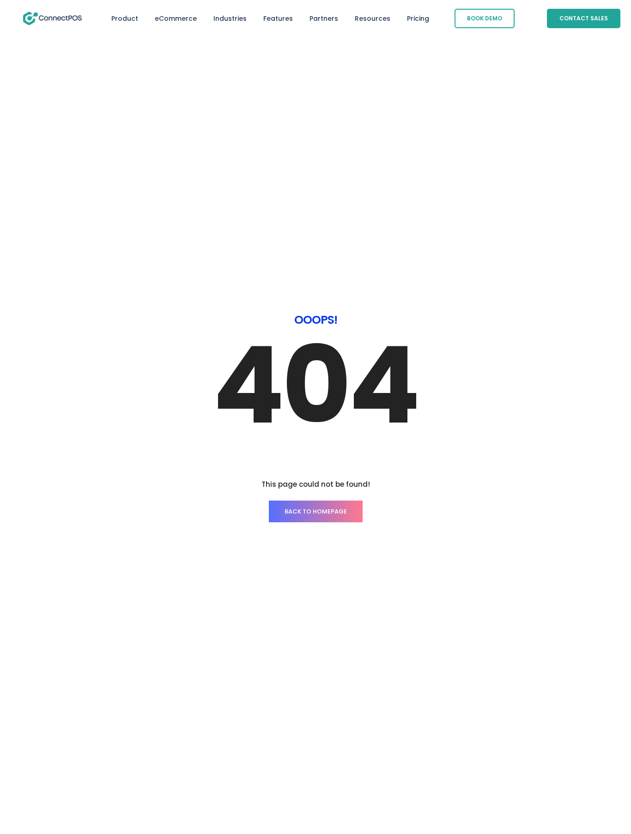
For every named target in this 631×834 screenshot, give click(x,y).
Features (278, 18)
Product (124, 18)
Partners (323, 18)
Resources (372, 18)
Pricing (418, 18)
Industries (230, 18)
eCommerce (176, 18)
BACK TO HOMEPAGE (316, 511)
